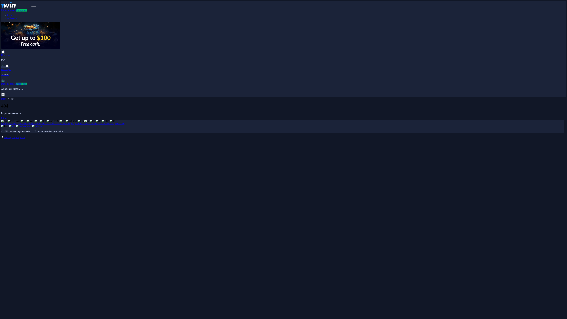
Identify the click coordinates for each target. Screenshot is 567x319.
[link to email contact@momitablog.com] (3, 95)
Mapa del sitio (117, 123)
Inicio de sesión (8, 10)
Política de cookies (47, 123)
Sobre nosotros (63, 123)
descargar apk (14, 137)
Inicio (9, 15)
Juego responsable (79, 123)
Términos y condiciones (99, 123)
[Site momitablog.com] (16, 7)
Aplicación (12, 18)
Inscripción (21, 10)
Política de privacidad (28, 123)
